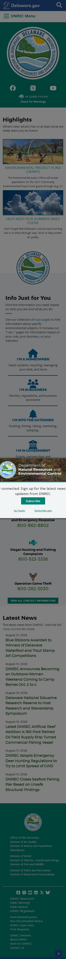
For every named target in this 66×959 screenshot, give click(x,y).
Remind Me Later (43, 510)
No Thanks (19, 510)
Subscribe (33, 501)
